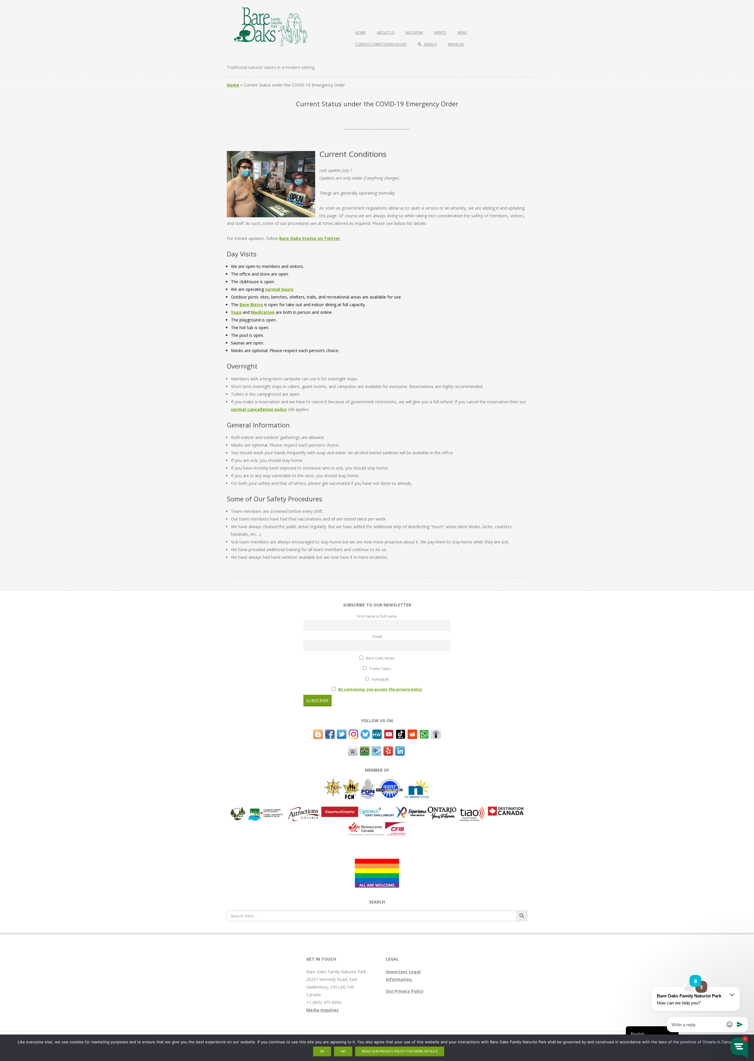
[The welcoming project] (377, 862)
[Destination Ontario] (442, 810)
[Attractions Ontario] (303, 810)
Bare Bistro (251, 304)
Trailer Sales (379, 668)
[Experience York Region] (410, 810)
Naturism (414, 32)
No (343, 1051)
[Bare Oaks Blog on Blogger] (318, 733)
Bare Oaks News (380, 658)
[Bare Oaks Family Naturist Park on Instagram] (353, 733)
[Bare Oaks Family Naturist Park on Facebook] (330, 733)
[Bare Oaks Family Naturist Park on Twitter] (341, 733)
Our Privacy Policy (405, 991)
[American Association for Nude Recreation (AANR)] (389, 782)
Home (360, 32)
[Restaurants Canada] (366, 826)
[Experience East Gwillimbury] (376, 810)
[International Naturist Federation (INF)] (333, 782)
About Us (385, 32)
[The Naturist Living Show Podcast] (436, 733)
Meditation (263, 312)
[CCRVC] (266, 810)
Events (440, 32)
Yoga (236, 312)
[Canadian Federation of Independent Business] (395, 826)
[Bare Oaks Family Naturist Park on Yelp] (388, 750)
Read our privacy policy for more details (399, 1051)
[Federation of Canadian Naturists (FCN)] (351, 782)
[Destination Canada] (506, 810)
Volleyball (379, 679)
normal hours (279, 289)
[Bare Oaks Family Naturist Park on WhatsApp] (424, 733)
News (462, 32)
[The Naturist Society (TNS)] (417, 782)
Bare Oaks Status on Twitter (309, 238)
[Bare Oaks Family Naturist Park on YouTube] (388, 733)
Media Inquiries (322, 1010)
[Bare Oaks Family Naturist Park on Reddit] (412, 733)
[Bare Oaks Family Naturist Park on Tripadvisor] (364, 750)
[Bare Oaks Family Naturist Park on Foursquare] (376, 750)
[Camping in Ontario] (238, 810)
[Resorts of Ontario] (339, 810)
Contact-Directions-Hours (380, 44)
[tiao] (472, 810)
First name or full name (377, 616)
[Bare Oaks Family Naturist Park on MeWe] (377, 733)
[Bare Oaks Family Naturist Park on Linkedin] (400, 750)
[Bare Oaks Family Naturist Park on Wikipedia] (353, 750)
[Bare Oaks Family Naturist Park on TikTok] (400, 733)
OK (322, 1051)
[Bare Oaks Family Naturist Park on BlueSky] (365, 733)
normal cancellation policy (259, 409)
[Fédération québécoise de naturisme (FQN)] (368, 782)
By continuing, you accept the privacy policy (380, 689)
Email (377, 636)
